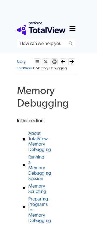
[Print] (54, 61)
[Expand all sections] (37, 61)
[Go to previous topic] (63, 61)
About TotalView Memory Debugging (39, 141)
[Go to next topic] (71, 61)
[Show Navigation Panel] (72, 28)
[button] (70, 43)
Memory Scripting (37, 188)
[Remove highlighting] (46, 61)
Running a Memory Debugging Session (39, 167)
